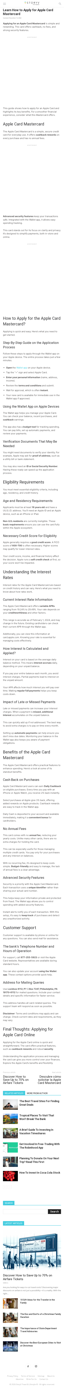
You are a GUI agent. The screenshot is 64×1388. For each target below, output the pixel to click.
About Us (51, 1376)
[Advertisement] (32, 70)
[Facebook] (28, 1366)
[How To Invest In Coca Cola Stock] (10, 1176)
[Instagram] (36, 1366)
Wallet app (21, 367)
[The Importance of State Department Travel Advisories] (10, 1332)
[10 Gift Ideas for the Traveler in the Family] (10, 1303)
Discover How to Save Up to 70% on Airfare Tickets (16, 1080)
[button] (4, 3)
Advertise (20, 1379)
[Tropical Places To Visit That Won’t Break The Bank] (10, 1119)
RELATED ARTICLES (14, 1093)
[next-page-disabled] (9, 1187)
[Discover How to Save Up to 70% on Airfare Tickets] (32, 1250)
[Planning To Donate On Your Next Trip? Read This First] (10, 1162)
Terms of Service (28, 1376)
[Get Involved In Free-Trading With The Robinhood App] (10, 1147)
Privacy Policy (12, 1376)
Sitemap (41, 1376)
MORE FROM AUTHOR (37, 1093)
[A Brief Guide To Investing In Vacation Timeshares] (10, 1133)
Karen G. (5, 1283)
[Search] (60, 3)
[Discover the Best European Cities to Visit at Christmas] (10, 1346)
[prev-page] (5, 1187)
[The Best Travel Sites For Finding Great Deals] (10, 1104)
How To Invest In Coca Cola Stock (39, 1172)
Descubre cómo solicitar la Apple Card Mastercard (49, 1080)
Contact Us (43, 1379)
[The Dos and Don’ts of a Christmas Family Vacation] (10, 1318)
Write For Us (31, 1379)
